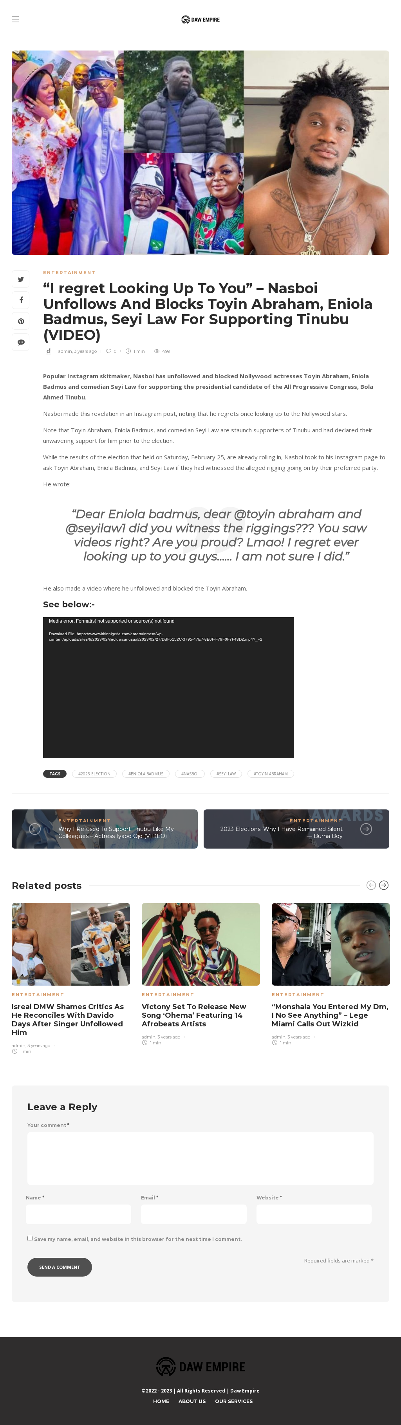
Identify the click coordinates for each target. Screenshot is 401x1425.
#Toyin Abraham (271, 774)
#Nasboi (190, 774)
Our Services (234, 1401)
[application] (168, 687)
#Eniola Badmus (145, 774)
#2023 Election (94, 774)
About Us (192, 1401)
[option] (71, 977)
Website (269, 1198)
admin (65, 351)
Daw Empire (245, 1390)
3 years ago (85, 351)
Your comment (48, 1125)
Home (161, 1401)
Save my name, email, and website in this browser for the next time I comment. (138, 1239)
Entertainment (69, 272)
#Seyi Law (226, 774)
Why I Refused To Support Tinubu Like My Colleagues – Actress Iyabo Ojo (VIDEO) (116, 832)
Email (149, 1198)
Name (35, 1198)
